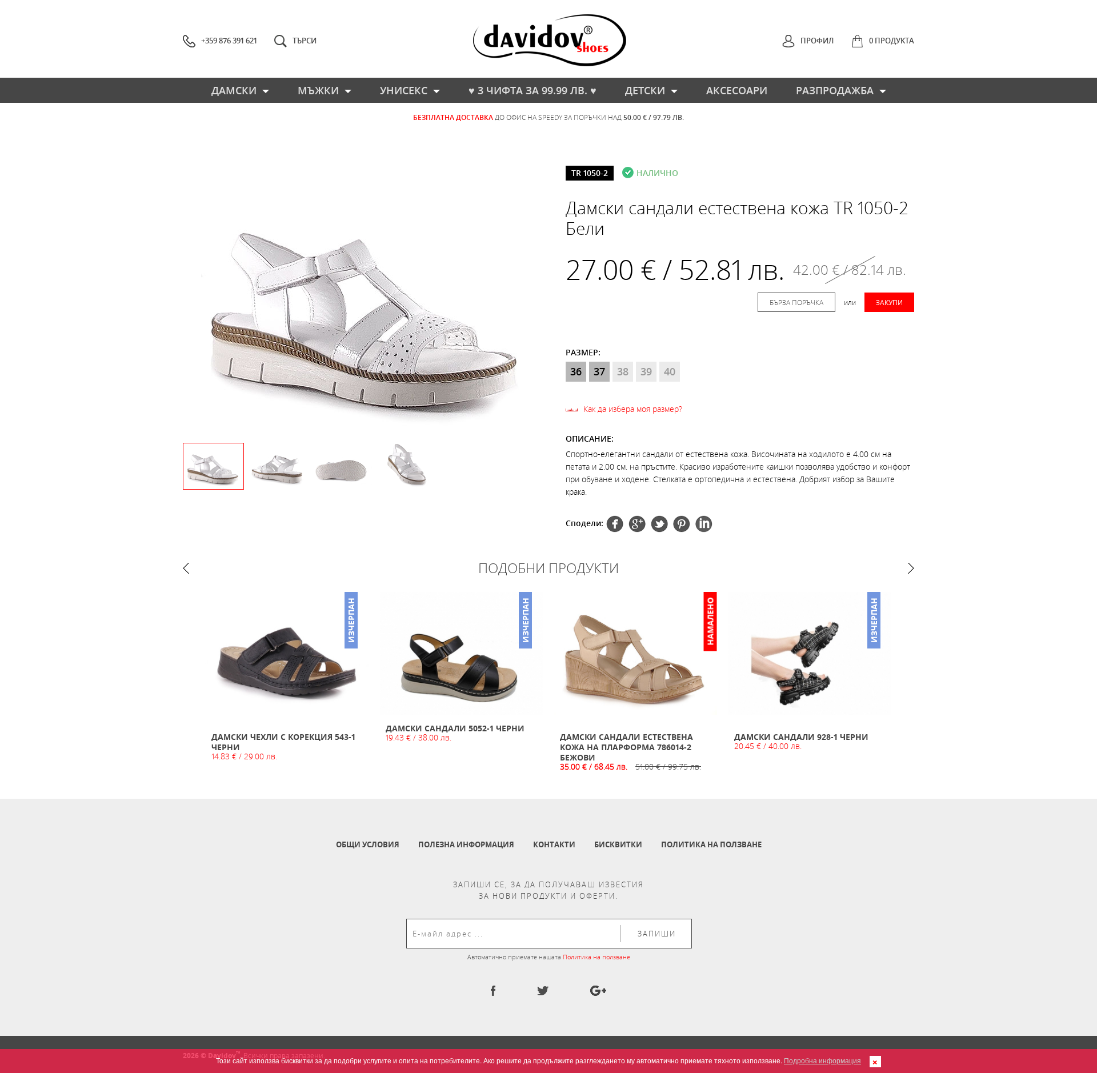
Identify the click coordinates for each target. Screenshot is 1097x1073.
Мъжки (318, 90)
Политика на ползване (711, 844)
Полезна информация (466, 844)
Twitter (637, 524)
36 (576, 371)
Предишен (186, 568)
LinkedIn (703, 524)
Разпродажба (835, 90)
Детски (645, 90)
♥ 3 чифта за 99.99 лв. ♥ (532, 90)
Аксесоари (736, 90)
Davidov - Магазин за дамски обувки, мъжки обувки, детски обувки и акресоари (549, 40)
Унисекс (403, 90)
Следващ (911, 568)
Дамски (234, 90)
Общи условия (367, 844)
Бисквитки (618, 844)
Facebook (614, 524)
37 (599, 371)
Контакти (554, 844)
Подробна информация (822, 1060)
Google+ (681, 524)
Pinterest (659, 524)
